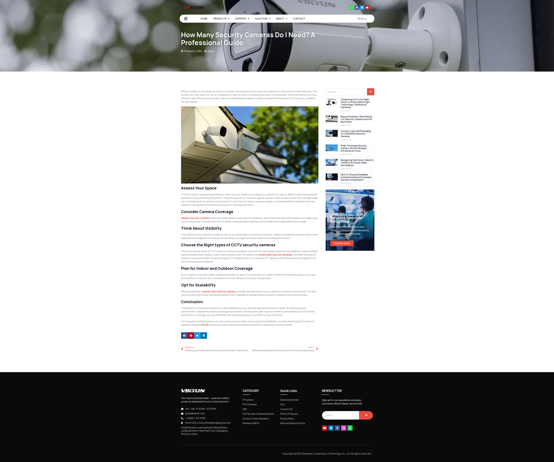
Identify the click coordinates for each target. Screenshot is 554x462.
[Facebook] (357, 7)
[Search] (370, 91)
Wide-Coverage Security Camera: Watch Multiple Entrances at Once (354, 148)
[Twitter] (362, 7)
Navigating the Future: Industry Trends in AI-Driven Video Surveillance (357, 163)
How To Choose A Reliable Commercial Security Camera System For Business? (356, 177)
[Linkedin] (331, 428)
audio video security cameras (275, 254)
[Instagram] (343, 428)
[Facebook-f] (337, 428)
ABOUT (280, 18)
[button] (184, 335)
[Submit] (366, 415)
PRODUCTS (220, 18)
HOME (204, 18)
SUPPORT (240, 18)
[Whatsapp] (352, 7)
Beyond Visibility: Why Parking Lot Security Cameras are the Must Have (356, 119)
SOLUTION (261, 18)
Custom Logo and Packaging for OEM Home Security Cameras (356, 134)
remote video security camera (218, 291)
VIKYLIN (204, 324)
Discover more (342, 243)
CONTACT (299, 18)
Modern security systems (195, 218)
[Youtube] (367, 7)
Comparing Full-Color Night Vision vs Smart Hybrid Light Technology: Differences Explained (355, 103)
